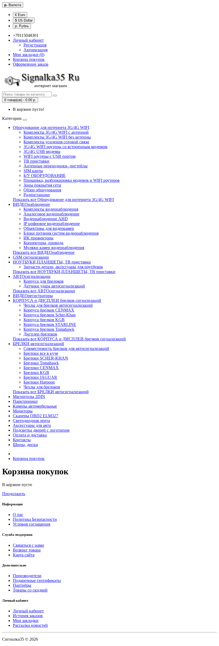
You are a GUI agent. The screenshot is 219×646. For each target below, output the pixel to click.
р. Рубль (22, 26)
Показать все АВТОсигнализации (44, 291)
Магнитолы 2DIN (29, 396)
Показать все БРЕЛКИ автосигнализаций (51, 391)
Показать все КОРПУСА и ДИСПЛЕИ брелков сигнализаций (69, 339)
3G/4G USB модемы (42, 151)
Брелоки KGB (36, 372)
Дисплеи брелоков (40, 334)
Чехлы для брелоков (42, 387)
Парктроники (25, 401)
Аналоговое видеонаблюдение (51, 214)
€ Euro (20, 15)
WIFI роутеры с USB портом (50, 156)
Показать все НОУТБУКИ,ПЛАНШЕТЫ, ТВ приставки (64, 271)
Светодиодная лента (31, 420)
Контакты (22, 440)
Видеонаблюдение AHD (46, 218)
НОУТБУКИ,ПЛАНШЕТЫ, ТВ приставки (52, 262)
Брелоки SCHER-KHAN (46, 358)
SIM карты (33, 170)
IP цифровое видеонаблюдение (52, 223)
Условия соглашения (31, 524)
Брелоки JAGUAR (40, 377)
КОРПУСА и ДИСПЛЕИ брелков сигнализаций (57, 300)
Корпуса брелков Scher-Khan (50, 315)
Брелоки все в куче (41, 353)
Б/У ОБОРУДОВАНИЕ (45, 175)
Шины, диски (25, 444)
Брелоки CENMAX (41, 367)
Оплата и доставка (30, 435)
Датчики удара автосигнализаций (54, 286)
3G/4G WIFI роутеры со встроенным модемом (65, 146)
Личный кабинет (28, 611)
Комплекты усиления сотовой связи (56, 142)
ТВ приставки (36, 161)
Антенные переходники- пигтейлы (56, 166)
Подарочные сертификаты (37, 580)
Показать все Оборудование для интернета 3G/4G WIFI (63, 199)
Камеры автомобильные (35, 406)
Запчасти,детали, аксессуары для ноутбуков (63, 267)
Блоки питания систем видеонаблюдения (61, 233)
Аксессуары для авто (32, 425)
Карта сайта (23, 555)
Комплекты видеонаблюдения (51, 209)
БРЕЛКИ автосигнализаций (38, 343)
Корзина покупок (29, 458)
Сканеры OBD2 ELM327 (35, 415)
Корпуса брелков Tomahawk (49, 329)
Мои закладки (25, 620)
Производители (27, 575)
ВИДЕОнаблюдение (31, 204)
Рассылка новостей (30, 625)
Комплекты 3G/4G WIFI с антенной (56, 132)
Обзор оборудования (42, 190)
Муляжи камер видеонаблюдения (54, 247)
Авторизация (36, 50)
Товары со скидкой (30, 590)
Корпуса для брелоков (44, 281)
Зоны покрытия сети (42, 185)
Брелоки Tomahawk (41, 363)
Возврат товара (27, 550)
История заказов (28, 615)
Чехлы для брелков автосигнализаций (58, 305)
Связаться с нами (28, 545)
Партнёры (22, 585)
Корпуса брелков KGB (44, 319)
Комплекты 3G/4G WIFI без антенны (57, 137)
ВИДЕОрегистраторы (33, 295)
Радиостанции (37, 194)
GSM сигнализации (31, 257)
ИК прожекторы (38, 238)
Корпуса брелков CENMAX (49, 310)
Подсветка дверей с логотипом (41, 430)
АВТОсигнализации (31, 276)
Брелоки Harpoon (39, 382)
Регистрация (35, 45)
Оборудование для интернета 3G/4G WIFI (51, 127)
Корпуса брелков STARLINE (50, 324)
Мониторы (23, 411)
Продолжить (13, 493)
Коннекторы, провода (43, 243)
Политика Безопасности (35, 519)
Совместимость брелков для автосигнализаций (66, 348)
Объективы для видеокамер (49, 228)
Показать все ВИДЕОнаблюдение (44, 252)
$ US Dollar (24, 20)
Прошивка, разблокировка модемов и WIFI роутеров (72, 180)
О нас (18, 514)
